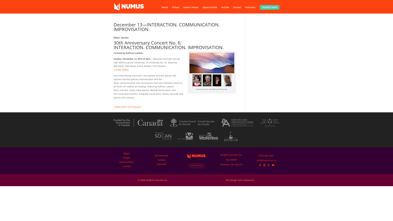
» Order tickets (121, 69)
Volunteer (250, 7)
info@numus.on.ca (266, 160)
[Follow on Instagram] (264, 165)
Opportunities (209, 7)
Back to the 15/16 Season (128, 106)
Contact (237, 7)
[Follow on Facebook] (260, 165)
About (164, 7)
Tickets (175, 7)
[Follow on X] (269, 165)
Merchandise (161, 155)
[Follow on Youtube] (273, 165)
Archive (225, 7)
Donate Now (270, 7)
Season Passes (190, 7)
